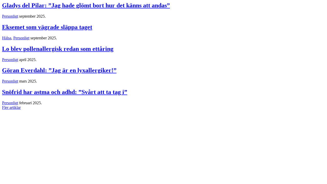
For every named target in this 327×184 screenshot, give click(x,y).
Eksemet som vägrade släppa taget (47, 27)
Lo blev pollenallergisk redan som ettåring (57, 48)
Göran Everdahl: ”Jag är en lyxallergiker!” (59, 70)
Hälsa (6, 38)
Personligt (10, 16)
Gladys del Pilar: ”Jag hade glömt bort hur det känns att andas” (86, 5)
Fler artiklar (11, 107)
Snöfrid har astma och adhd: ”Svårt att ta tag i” (64, 92)
